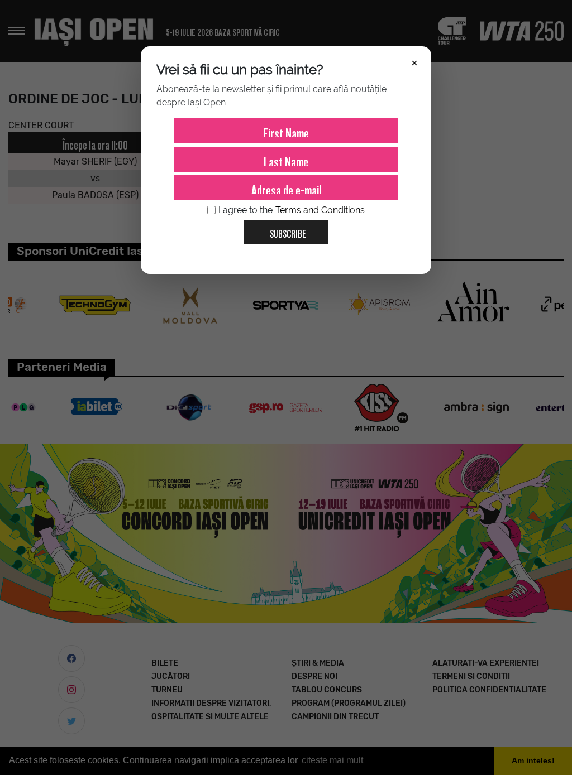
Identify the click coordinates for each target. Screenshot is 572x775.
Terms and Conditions (320, 210)
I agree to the (291, 210)
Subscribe (288, 231)
